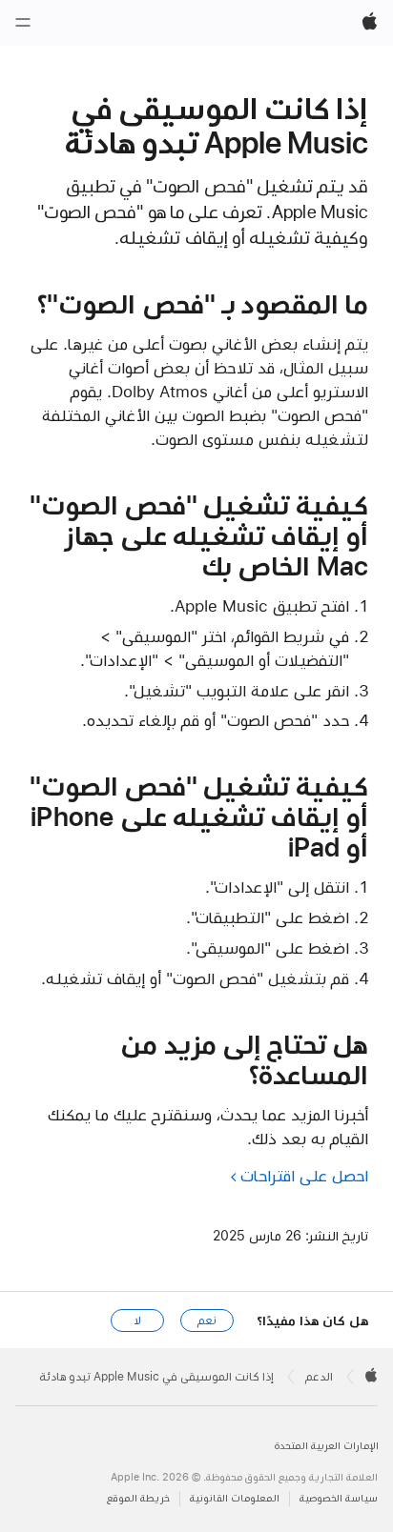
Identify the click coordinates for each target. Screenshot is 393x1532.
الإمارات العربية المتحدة (327, 1446)
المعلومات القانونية (234, 1498)
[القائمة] (23, 23)
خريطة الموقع (138, 1498)
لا (137, 1320)
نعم (207, 1320)
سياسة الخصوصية (339, 1498)
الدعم (319, 1376)
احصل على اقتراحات (304, 1175)
